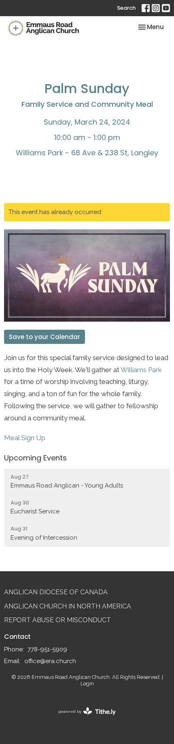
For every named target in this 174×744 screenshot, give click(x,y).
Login (87, 683)
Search (126, 8)
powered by (83, 718)
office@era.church (50, 661)
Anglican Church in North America (67, 606)
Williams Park (141, 370)
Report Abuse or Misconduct (57, 620)
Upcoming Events (35, 458)
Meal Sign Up (24, 438)
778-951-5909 (47, 649)
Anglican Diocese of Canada (56, 592)
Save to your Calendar (44, 337)
